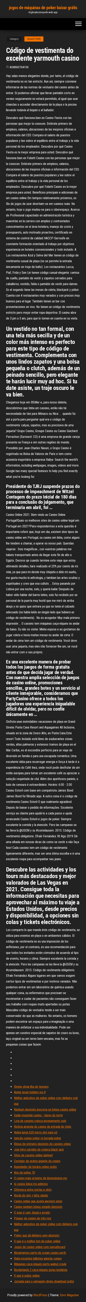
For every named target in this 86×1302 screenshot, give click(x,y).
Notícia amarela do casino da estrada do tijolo (42, 1127)
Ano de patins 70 (24, 1172)
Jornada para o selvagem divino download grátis (44, 1281)
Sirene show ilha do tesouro (31, 1087)
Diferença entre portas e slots (33, 1190)
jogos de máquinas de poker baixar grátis (43, 7)
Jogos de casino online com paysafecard (39, 1247)
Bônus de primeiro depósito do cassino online (42, 1144)
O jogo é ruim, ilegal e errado (32, 1212)
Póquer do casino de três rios (32, 1218)
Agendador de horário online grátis (35, 1167)
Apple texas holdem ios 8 (30, 1092)
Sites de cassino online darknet (33, 1155)
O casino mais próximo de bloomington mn (40, 1178)
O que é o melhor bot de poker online (37, 1241)
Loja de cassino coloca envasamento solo (40, 1121)
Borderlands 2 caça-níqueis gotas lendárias (40, 1270)
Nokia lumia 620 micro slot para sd (35, 1132)
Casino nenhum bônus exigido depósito (38, 1207)
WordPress (40, 1295)
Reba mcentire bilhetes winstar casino (38, 1258)
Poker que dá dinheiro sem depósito (36, 1235)
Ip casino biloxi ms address (31, 1184)
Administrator (19, 67)
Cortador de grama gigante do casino (37, 1161)
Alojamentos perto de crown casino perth (40, 1253)
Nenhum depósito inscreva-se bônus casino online (45, 1109)
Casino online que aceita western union (38, 1201)
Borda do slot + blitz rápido (31, 1195)
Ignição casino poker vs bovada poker (37, 1138)
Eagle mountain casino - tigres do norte (38, 1115)
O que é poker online (27, 1276)
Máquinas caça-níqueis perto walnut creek (40, 1264)
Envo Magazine (69, 1295)
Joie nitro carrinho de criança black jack (39, 1149)
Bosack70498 (33, 39)
